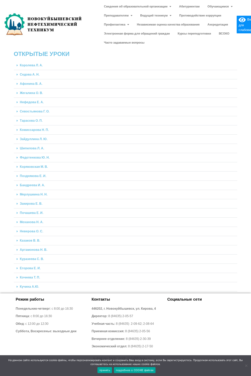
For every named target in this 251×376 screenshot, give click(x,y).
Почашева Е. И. (31, 212)
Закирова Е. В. (31, 203)
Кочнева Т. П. (30, 277)
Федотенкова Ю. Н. (35, 157)
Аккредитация (217, 24)
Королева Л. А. (31, 65)
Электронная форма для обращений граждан (137, 33)
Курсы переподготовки (194, 33)
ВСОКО (224, 33)
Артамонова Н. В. (33, 249)
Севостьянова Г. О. (34, 111)
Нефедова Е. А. (32, 102)
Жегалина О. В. (31, 93)
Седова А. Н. (29, 74)
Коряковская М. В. (34, 166)
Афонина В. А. (31, 83)
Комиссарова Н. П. (34, 129)
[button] (125, 65)
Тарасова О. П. (31, 120)
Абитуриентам (189, 6)
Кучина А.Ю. (29, 286)
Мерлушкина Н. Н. (33, 194)
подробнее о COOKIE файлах (135, 370)
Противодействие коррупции (200, 15)
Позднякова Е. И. (33, 176)
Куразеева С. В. (32, 259)
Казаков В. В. (30, 240)
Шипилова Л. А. (32, 148)
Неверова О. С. (31, 231)
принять (104, 370)
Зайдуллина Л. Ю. (33, 139)
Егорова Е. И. (30, 268)
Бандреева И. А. (32, 185)
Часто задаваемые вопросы (124, 42)
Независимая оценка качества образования (168, 24)
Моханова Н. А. (31, 222)
